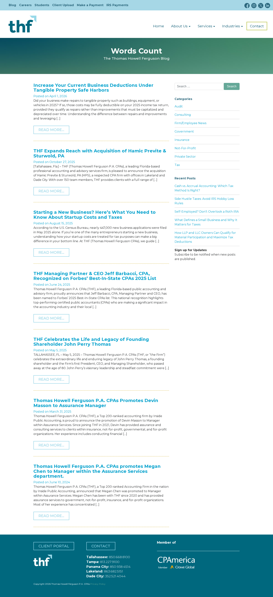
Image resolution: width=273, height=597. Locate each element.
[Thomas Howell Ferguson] (22, 24)
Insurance (182, 140)
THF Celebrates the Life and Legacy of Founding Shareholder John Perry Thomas (91, 342)
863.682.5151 (113, 571)
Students (42, 5)
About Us (179, 26)
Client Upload (63, 5)
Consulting (183, 115)
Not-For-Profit (185, 148)
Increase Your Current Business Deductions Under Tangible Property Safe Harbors (93, 88)
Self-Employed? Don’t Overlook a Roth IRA (207, 211)
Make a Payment (90, 5)
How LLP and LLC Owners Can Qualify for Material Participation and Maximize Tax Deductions (205, 237)
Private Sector (185, 156)
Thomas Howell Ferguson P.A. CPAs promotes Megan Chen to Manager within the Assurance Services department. (97, 471)
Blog (12, 5)
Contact (257, 26)
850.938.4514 (120, 567)
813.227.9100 (109, 562)
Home (158, 26)
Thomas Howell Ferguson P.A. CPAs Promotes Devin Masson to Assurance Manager (95, 403)
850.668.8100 (119, 557)
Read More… (53, 129)
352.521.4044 (115, 576)
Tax (177, 165)
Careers (25, 5)
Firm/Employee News (190, 123)
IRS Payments (117, 5)
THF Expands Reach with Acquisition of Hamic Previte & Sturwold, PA (99, 153)
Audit (179, 106)
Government (184, 131)
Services (205, 26)
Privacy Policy (97, 584)
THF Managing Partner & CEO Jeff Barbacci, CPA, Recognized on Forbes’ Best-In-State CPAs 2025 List (94, 276)
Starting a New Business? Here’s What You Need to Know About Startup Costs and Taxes (94, 214)
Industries (231, 26)
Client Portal (53, 546)
